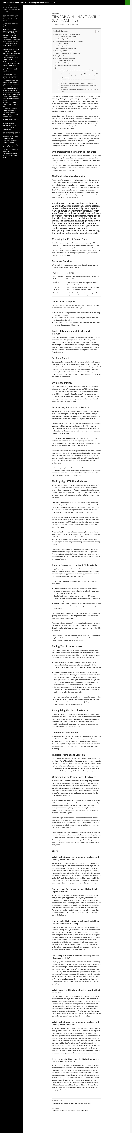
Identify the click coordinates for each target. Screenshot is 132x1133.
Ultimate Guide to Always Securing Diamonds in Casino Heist (71, 1102)
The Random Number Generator (67, 36)
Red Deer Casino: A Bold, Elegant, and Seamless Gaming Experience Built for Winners (11, 76)
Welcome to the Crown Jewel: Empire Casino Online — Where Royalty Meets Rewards (11, 51)
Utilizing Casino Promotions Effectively (67, 65)
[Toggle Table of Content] (96, 31)
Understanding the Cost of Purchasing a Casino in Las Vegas (10, 155)
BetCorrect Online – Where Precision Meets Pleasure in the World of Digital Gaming (11, 63)
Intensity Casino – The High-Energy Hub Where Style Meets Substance (11, 69)
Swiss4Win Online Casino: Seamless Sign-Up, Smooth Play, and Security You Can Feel (11, 37)
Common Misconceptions (65, 60)
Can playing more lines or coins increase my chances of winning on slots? (78, 80)
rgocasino (56, 13)
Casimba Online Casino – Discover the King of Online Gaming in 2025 (10, 57)
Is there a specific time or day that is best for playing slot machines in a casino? (79, 90)
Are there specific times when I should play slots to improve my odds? (79, 74)
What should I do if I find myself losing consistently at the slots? (77, 83)
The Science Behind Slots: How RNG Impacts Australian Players (29, 2)
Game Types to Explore (65, 39)
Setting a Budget (63, 43)
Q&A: (56, 68)
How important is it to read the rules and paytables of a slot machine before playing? (79, 76)
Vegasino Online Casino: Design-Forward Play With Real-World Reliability (10, 31)
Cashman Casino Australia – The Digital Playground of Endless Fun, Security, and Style (11, 90)
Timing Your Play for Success (64, 56)
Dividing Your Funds (64, 46)
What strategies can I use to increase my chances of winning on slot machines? (78, 71)
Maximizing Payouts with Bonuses (65, 48)
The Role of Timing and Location (67, 63)
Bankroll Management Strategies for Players (69, 41)
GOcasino (75, 24)
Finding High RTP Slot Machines (65, 51)
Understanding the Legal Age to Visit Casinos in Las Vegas (70, 1109)
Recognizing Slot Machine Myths (65, 58)
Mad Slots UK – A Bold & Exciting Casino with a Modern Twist (11, 104)
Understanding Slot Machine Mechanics (67, 34)
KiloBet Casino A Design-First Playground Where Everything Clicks (11, 25)
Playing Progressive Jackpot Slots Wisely (67, 53)
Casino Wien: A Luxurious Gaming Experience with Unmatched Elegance (10, 110)
